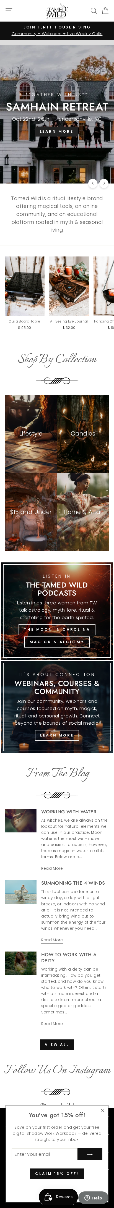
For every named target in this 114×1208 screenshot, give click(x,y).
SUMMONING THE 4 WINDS (73, 883)
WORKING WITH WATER (69, 812)
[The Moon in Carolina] (57, 611)
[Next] (103, 183)
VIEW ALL (57, 1044)
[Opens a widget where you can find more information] (93, 1198)
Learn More (57, 735)
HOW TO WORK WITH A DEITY (69, 958)
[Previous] (92, 183)
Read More (52, 868)
